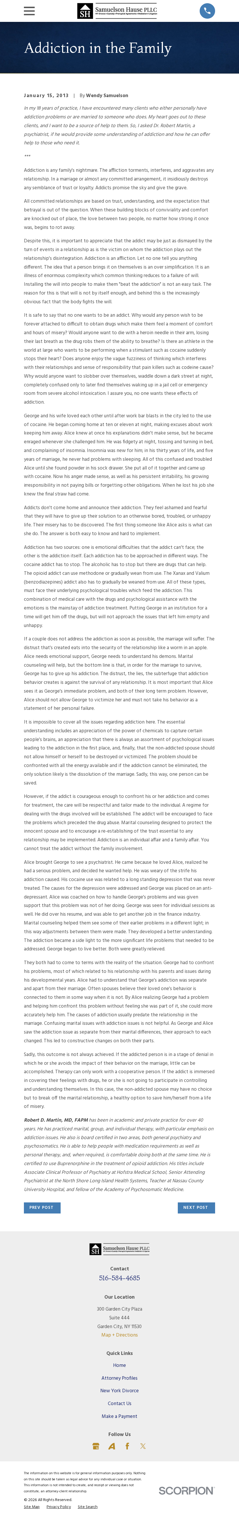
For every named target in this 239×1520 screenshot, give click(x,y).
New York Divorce (119, 1391)
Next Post (195, 1207)
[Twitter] (143, 1446)
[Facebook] (127, 1446)
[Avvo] (111, 1446)
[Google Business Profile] (95, 1446)
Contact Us (119, 1404)
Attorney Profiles (119, 1378)
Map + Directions (119, 1335)
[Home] (117, 11)
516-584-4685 (119, 1278)
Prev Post (41, 1207)
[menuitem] (32, 1507)
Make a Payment (119, 1417)
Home (119, 1366)
